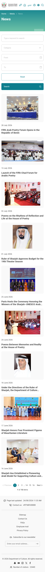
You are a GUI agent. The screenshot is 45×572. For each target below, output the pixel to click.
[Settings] (38, 5)
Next (39, 485)
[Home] (25, 5)
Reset (22, 77)
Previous (7, 485)
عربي (30, 5)
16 (33, 485)
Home (3, 14)
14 (27, 485)
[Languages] (34, 5)
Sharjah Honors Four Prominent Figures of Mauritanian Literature (21, 431)
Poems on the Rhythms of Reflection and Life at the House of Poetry (22, 217)
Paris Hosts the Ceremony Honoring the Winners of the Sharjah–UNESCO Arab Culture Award (21, 304)
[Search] (42, 5)
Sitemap (22, 515)
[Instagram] (22, 563)
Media (12, 14)
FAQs (22, 523)
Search (6, 86)
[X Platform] (26, 563)
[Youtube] (19, 563)
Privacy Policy (22, 530)
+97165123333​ (29, 505)
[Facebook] (30, 563)
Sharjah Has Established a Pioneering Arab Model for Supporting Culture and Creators (21, 476)
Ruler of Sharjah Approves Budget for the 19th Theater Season (22, 260)
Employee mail (22, 526)
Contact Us (22, 519)
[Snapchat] (15, 563)
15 (30, 485)
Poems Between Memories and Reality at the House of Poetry (21, 346)
